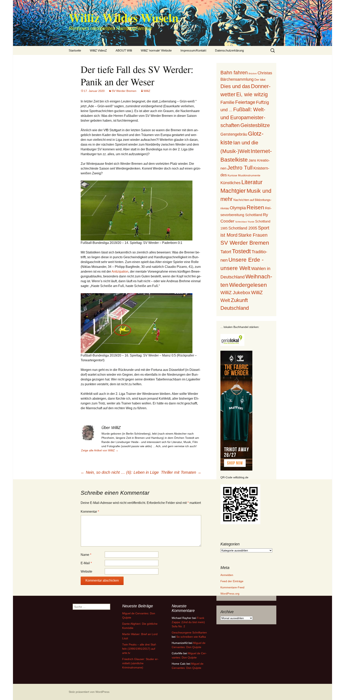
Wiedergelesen (248, 285)
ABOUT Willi (124, 50)
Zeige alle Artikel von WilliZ (99, 450)
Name (86, 554)
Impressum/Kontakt (193, 50)
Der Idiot (259, 79)
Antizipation (120, 271)
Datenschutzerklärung (229, 50)
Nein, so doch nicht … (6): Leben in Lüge (120, 472)
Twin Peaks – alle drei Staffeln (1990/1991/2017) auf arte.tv (139, 648)
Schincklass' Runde (244, 221)
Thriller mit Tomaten (181, 472)
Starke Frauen (253, 235)
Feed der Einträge (231, 581)
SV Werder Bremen (124, 90)
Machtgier (233, 191)
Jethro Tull (240, 168)
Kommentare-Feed (232, 587)
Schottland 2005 (242, 228)
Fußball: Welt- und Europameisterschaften (242, 117)
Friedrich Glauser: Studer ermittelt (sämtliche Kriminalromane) (140, 663)
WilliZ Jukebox (235, 292)
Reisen (255, 207)
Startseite (75, 50)
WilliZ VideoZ (98, 50)
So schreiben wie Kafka (191, 636)
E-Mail (86, 563)
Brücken (253, 73)
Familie (227, 102)
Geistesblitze (255, 125)
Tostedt (241, 251)
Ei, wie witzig (252, 94)
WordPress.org (229, 593)
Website (86, 571)
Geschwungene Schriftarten (189, 632)
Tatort (225, 251)
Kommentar (90, 511)
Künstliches (230, 183)
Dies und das (235, 86)
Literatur (252, 182)
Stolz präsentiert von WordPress (89, 691)
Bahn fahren (234, 72)
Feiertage (245, 102)
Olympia (238, 207)
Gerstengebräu (233, 134)
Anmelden (226, 575)
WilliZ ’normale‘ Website (156, 50)
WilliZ (147, 90)
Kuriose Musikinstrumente (244, 175)
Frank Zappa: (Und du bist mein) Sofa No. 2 (188, 622)
